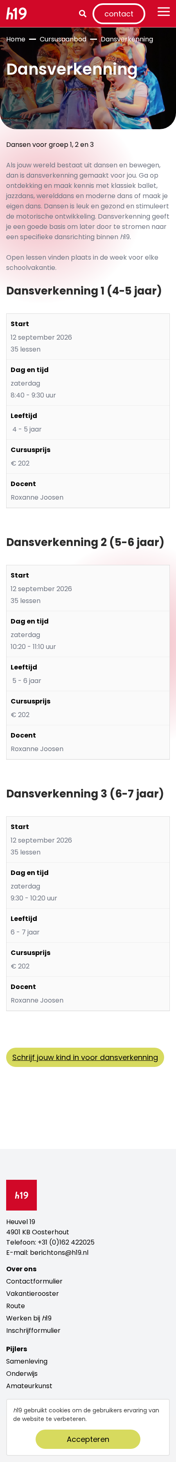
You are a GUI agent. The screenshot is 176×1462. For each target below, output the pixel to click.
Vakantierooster (32, 1293)
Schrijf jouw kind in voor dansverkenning (85, 1057)
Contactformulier (34, 1281)
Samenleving (26, 1361)
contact (118, 14)
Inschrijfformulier (33, 1330)
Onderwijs (22, 1373)
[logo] (19, 13)
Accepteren (88, 1439)
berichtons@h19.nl (59, 1252)
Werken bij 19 (29, 1318)
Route (15, 1306)
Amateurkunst (29, 1386)
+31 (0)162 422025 (66, 1242)
